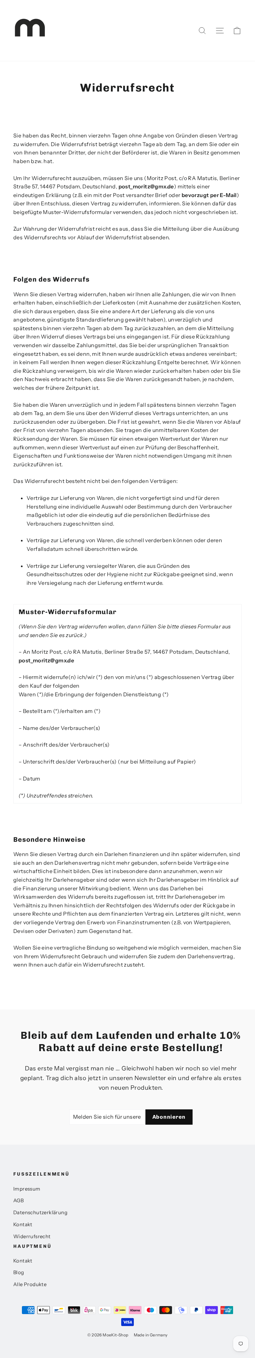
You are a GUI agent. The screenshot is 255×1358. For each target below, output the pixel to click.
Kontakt (23, 1225)
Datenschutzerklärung (40, 1213)
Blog (18, 1272)
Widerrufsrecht (32, 1237)
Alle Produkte (29, 1284)
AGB (18, 1201)
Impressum (27, 1189)
